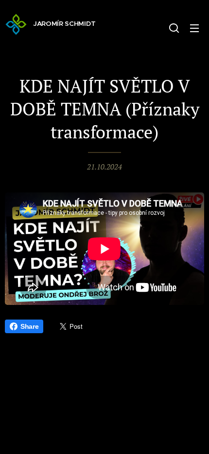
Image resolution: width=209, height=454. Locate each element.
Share (29, 326)
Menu (194, 28)
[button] (174, 28)
